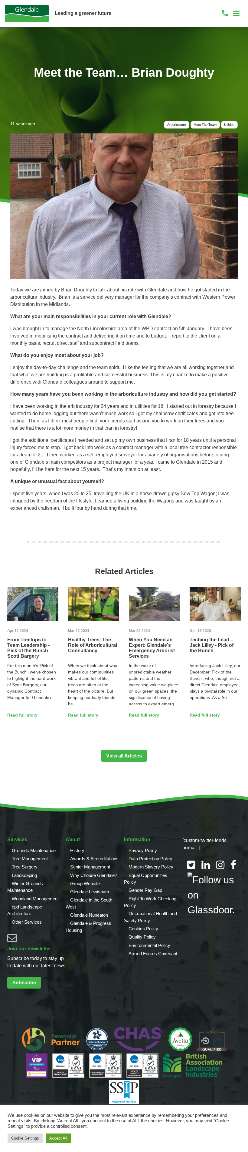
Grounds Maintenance (34, 850)
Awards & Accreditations (94, 858)
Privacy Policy (143, 850)
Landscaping (24, 875)
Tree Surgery (25, 866)
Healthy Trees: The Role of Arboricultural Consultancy (92, 645)
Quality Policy (142, 936)
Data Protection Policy (150, 858)
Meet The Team (205, 124)
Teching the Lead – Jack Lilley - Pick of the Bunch (211, 645)
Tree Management (30, 858)
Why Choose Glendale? (93, 875)
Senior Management (90, 866)
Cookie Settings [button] (25, 1138)
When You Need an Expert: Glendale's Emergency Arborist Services (152, 648)
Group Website (85, 883)
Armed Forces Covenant (153, 953)
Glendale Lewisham (89, 891)
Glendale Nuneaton (89, 915)
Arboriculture (176, 124)
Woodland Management (35, 898)
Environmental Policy (149, 945)
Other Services (27, 922)
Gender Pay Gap (145, 890)
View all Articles (124, 755)
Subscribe (24, 982)
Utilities (229, 124)
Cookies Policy (143, 928)
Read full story (22, 715)
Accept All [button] (58, 1138)
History (77, 850)
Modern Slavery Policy (151, 866)
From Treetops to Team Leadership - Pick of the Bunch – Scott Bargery (29, 648)
